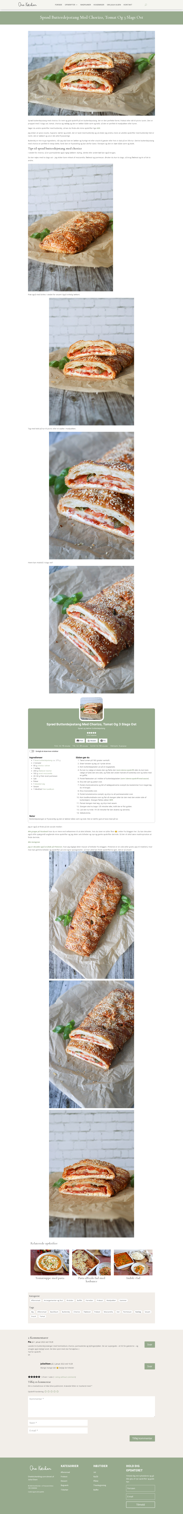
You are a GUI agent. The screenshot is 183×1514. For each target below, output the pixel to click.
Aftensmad (35, 1300)
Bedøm (93, 741)
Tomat (42, 1316)
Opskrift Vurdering (36, 1391)
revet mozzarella (45, 773)
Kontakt (128, 4)
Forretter (89, 1300)
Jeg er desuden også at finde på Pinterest (45, 847)
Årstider (70, 1300)
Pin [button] (104, 741)
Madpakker (111, 1300)
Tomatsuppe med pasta (49, 1278)
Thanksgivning (99, 1485)
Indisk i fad (133, 1278)
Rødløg (138, 1312)
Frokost (100, 1300)
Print (81, 741)
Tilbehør (64, 1489)
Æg (32, 1312)
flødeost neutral (45, 771)
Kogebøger (99, 4)
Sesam (147, 1312)
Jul (94, 1472)
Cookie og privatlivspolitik (36, 1492)
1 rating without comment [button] (64, 1377)
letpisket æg (40, 784)
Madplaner (85, 4)
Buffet (79, 1300)
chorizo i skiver (44, 765)
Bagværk (64, 1485)
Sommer (123, 1300)
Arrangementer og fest (53, 1300)
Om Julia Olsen (114, 4)
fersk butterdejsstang (43, 760)
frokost (97, 1312)
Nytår (95, 1476)
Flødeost (87, 1312)
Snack (33, 1316)
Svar (149, 1344)
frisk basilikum (48, 789)
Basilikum (54, 1312)
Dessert (64, 1481)
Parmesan (127, 1312)
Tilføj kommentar (142, 1438)
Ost (118, 1312)
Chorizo (77, 1312)
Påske (95, 1481)
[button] (88, 733)
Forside (58, 4)
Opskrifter (70, 4)
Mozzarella (108, 1312)
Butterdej (66, 1312)
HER (98, 128)
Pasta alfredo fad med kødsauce (91, 1279)
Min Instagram (34, 842)
